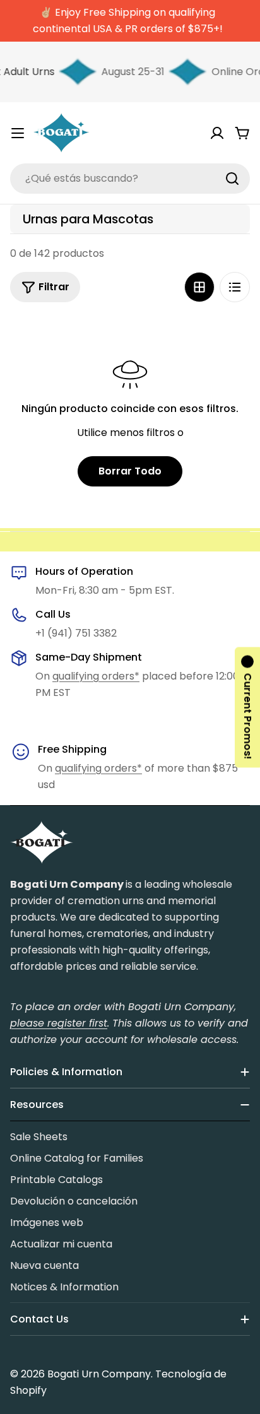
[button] (247, 707)
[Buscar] (232, 178)
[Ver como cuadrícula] (199, 287)
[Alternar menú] (17, 133)
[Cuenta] (217, 133)
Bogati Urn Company (99, 1374)
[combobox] (130, 178)
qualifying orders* (95, 676)
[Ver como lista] (235, 287)
